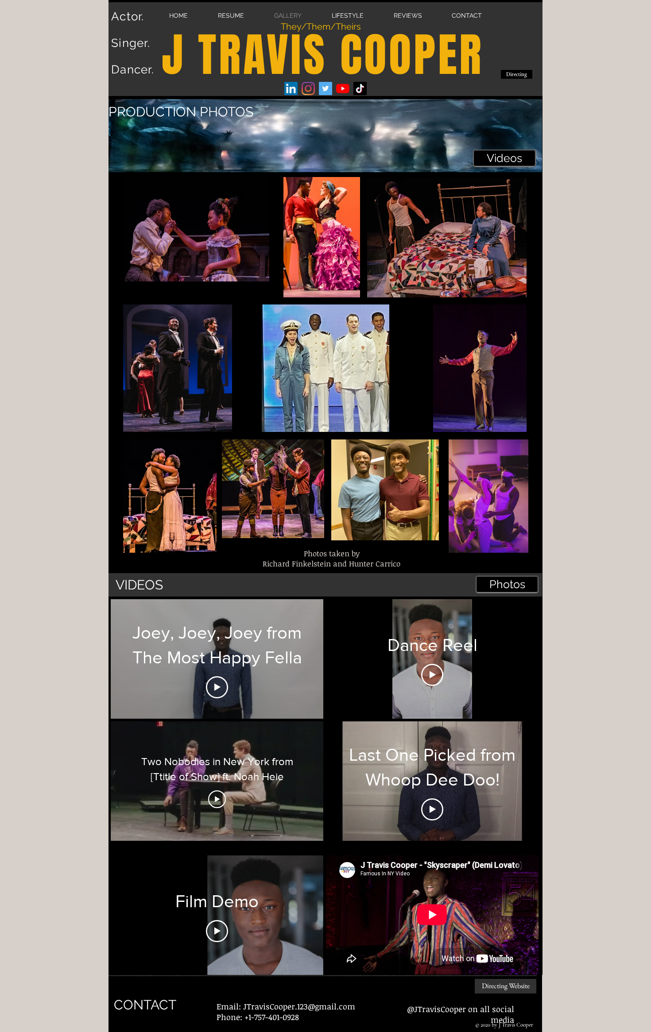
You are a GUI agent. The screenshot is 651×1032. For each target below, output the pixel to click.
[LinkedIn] (291, 88)
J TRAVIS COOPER (323, 55)
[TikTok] (360, 88)
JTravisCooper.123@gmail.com (299, 1006)
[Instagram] (308, 88)
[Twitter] (325, 88)
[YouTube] (342, 88)
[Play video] (217, 687)
